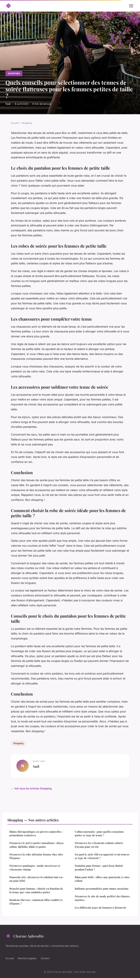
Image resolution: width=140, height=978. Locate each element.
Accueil (15, 123)
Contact (45, 958)
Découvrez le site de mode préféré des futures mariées (102, 898)
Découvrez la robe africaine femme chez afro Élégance (36, 856)
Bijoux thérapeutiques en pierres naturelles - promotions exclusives (36, 833)
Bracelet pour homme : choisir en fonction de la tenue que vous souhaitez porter (36, 890)
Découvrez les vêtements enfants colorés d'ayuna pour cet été (99, 844)
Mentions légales (27, 958)
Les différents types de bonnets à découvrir (100, 907)
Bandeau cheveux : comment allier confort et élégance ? (35, 901)
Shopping (14, 73)
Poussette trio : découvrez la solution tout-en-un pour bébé (36, 878)
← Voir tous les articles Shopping (31, 788)
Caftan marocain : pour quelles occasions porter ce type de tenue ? (99, 833)
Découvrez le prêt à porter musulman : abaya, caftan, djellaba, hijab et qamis (36, 844)
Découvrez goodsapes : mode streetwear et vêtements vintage (34, 867)
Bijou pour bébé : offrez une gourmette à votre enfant (102, 878)
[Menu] (131, 6)
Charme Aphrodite (28, 936)
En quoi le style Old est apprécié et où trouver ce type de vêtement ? (102, 856)
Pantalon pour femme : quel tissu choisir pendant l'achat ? (99, 867)
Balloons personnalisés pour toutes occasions (101, 888)
